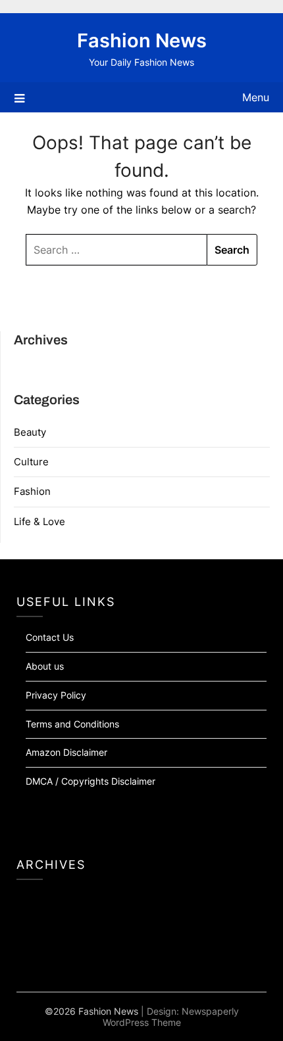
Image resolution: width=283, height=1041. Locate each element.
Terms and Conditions (72, 723)
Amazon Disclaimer (66, 752)
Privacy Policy (56, 695)
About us (45, 666)
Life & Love (39, 521)
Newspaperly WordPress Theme (171, 1017)
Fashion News (142, 40)
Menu (255, 97)
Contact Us (50, 637)
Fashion (32, 491)
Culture (31, 461)
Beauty (30, 432)
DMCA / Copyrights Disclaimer (90, 781)
